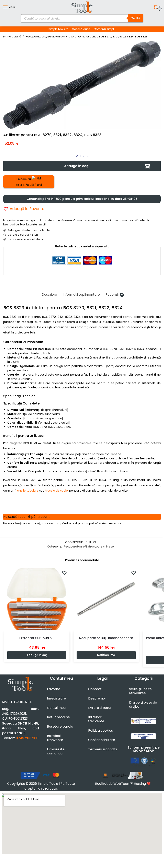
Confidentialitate (101, 740)
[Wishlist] (64, 573)
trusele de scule (56, 491)
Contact (95, 689)
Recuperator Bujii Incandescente (106, 638)
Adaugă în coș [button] (36, 655)
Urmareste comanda (56, 751)
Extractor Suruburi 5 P (36, 638)
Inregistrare (56, 698)
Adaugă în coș (76, 166)
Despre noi (96, 698)
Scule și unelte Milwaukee (140, 691)
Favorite (53, 689)
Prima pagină (12, 36)
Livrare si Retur (100, 707)
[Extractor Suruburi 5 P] (36, 599)
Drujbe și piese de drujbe (143, 704)
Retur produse (58, 717)
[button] (156, 7)
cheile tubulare (27, 491)
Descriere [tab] (49, 294)
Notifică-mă (106, 655)
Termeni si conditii (102, 749)
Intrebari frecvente (55, 737)
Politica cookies (100, 730)
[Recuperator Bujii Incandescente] (106, 599)
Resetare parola (60, 726)
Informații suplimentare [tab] (81, 294)
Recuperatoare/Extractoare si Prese (50, 36)
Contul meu (56, 707)
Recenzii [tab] (114, 294)
